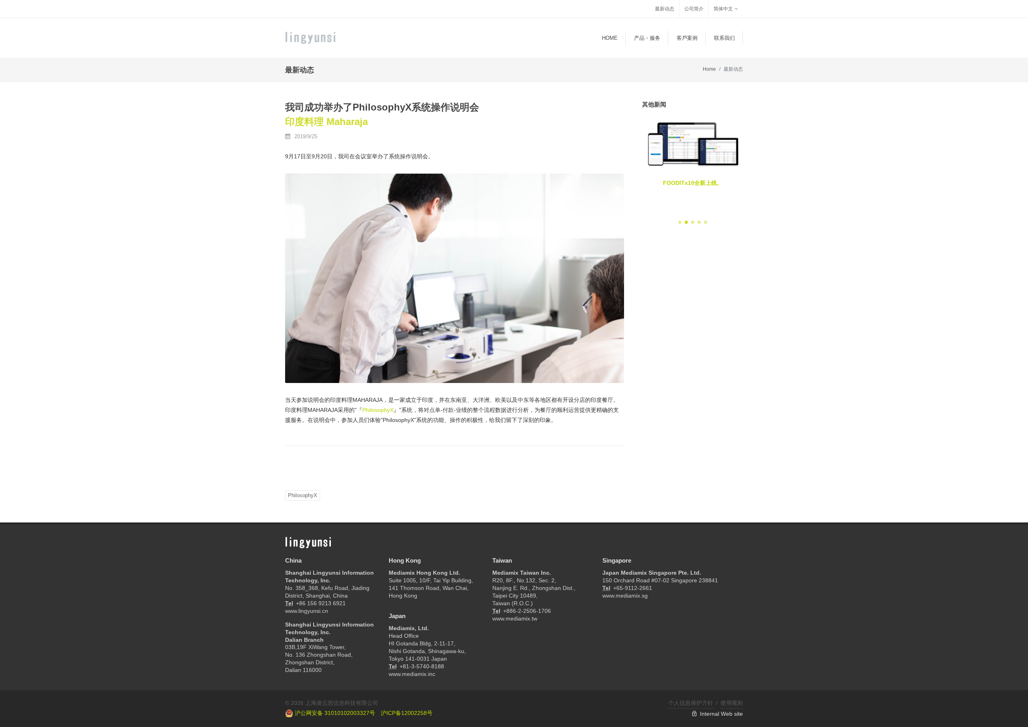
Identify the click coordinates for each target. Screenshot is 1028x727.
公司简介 (694, 9)
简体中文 (723, 9)
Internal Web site (720, 714)
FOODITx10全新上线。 (692, 183)
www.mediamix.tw (514, 618)
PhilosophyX (378, 410)
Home (709, 69)
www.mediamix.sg (625, 595)
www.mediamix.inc (412, 674)
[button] (679, 222)
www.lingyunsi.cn (306, 611)
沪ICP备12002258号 (406, 713)
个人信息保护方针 (690, 703)
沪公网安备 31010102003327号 (334, 713)
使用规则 (731, 703)
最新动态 (664, 9)
